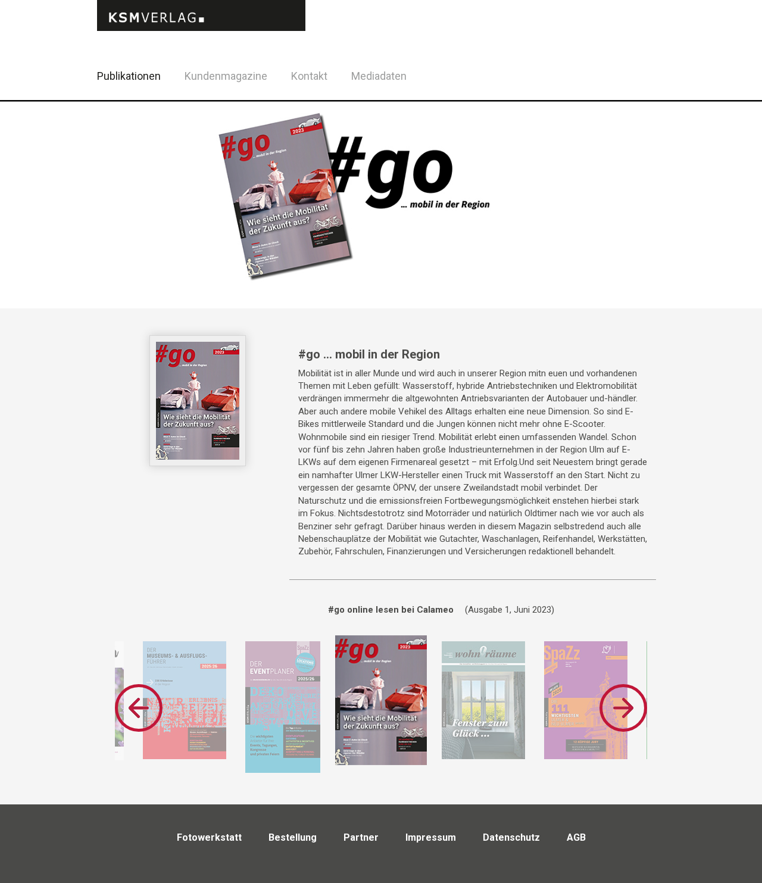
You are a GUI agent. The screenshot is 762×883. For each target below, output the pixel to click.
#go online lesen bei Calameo (391, 609)
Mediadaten (379, 76)
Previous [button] (139, 708)
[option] (184, 700)
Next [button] (623, 708)
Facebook (636, 74)
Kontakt (309, 76)
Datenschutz (511, 837)
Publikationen (129, 76)
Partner (361, 837)
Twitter (666, 91)
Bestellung (292, 837)
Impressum (430, 837)
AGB (576, 837)
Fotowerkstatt (209, 837)
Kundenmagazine (226, 76)
